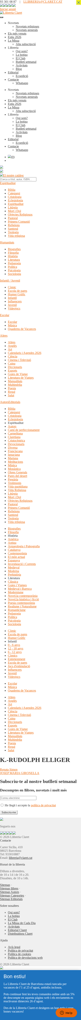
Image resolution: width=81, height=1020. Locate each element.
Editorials (14, 402)
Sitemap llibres (9, 888)
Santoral (13, 228)
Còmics (12, 655)
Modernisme (15, 592)
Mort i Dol (14, 211)
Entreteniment (16, 659)
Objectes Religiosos (20, 214)
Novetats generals (27, 30)
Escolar (4, 315)
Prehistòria (14, 574)
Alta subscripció (26, 44)
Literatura (14, 259)
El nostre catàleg (13, 175)
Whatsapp (22, 83)
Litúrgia (13, 207)
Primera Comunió (19, 221)
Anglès (12, 345)
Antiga (12, 542)
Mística (12, 465)
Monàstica (14, 468)
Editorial (13, 72)
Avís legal (14, 947)
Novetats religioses (27, 26)
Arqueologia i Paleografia (24, 546)
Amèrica (13, 539)
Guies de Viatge (18, 374)
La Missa (13, 40)
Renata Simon (8, 769)
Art (10, 349)
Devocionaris (16, 444)
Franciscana (15, 451)
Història (13, 256)
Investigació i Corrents (22, 564)
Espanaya (14, 560)
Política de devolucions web (25, 957)
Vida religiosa (16, 235)
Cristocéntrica (16, 440)
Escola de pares (17, 290)
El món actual (16, 557)
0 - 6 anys (14, 645)
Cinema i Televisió (19, 360)
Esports (12, 370)
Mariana (13, 458)
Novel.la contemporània (23, 595)
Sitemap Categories (12, 895)
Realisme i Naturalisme (22, 606)
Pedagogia (14, 263)
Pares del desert (17, 476)
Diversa (12, 447)
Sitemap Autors (9, 892)
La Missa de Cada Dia (22, 923)
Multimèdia (15, 384)
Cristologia (14, 196)
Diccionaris (15, 367)
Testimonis (14, 483)
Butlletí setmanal (26, 61)
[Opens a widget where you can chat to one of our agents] (66, 1013)
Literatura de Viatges (21, 377)
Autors (4, 402)
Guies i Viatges (17, 585)
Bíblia (11, 189)
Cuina (11, 363)
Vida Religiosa (17, 490)
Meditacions (15, 461)
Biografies (14, 249)
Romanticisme (17, 610)
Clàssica (13, 581)
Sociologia (14, 274)
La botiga (22, 54)
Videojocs (14, 308)
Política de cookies (19, 954)
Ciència (12, 356)
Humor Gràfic (16, 294)
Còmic (12, 287)
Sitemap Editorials (11, 899)
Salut (11, 395)
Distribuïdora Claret (20, 933)
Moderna (13, 571)
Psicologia (14, 270)
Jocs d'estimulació (19, 666)
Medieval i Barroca (20, 588)
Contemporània (17, 553)
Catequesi (14, 193)
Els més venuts (17, 33)
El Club (20, 58)
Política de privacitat (20, 950)
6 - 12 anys (15, 652)
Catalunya (14, 549)
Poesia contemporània (21, 603)
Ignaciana (14, 454)
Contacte (13, 79)
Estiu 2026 (14, 37)
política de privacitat (43, 805)
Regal (11, 391)
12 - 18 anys (15, 648)
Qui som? (22, 51)
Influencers (15, 301)
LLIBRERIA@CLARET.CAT (42, 1)
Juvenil (12, 305)
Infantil (12, 298)
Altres (3, 335)
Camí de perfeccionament (24, 430)
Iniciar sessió (8, 9)
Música (12, 325)
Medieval (13, 567)
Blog (19, 69)
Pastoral (13, 218)
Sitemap (5, 885)
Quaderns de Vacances (22, 329)
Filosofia (13, 252)
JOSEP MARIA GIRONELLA (19, 773)
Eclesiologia (15, 200)
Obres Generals (17, 472)
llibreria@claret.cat (20, 857)
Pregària (13, 479)
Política (12, 266)
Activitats (22, 65)
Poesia (12, 388)
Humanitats (7, 242)
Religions (14, 225)
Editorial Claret (17, 930)
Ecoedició (22, 76)
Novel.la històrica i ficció (23, 599)
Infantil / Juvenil (10, 280)
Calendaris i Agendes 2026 (24, 353)
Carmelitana (15, 433)
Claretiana (14, 437)
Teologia (13, 232)
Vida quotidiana (18, 486)
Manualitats (15, 381)
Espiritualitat (8, 183)
